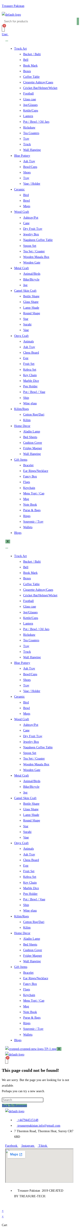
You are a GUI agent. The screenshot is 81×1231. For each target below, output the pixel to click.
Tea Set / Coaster (34, 251)
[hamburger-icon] (6, 40)
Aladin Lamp (31, 431)
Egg (25, 358)
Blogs (17, 532)
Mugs (26, 206)
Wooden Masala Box (36, 257)
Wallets (27, 527)
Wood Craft (21, 211)
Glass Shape (30, 302)
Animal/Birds (31, 273)
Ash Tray (29, 161)
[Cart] (3, 28)
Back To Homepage (14, 1105)
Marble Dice (31, 380)
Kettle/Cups (30, 110)
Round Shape (31, 313)
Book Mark (30, 65)
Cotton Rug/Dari (33, 414)
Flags (26, 482)
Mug (26, 499)
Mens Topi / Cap (33, 493)
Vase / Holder (31, 183)
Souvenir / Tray (33, 521)
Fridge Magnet (32, 448)
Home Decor (22, 426)
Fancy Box (30, 476)
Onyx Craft (21, 336)
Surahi (27, 324)
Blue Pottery (22, 155)
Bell (25, 59)
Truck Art (20, 48)
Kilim (27, 420)
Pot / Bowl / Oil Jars (36, 121)
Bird (26, 195)
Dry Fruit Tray (32, 228)
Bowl (26, 200)
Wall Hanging (32, 150)
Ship (26, 397)
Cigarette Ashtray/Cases (38, 82)
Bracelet (28, 465)
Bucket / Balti (32, 54)
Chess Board (31, 352)
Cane (26, 223)
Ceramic (19, 189)
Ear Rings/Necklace (35, 471)
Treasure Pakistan (13, 6)
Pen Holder (30, 386)
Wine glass (30, 403)
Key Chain (30, 375)
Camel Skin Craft (25, 290)
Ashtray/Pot (30, 217)
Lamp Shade (31, 307)
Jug (25, 285)
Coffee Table (31, 76)
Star (25, 319)
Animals (28, 341)
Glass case (29, 99)
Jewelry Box (31, 234)
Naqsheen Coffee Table (38, 240)
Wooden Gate (31, 262)
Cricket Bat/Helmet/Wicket (40, 88)
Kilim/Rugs (21, 409)
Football (28, 93)
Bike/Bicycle (31, 279)
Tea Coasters (31, 133)
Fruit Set (28, 363)
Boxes (27, 71)
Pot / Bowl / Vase (34, 392)
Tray (26, 138)
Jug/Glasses (30, 105)
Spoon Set (29, 245)
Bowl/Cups (30, 167)
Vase (26, 330)
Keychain (29, 488)
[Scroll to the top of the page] (3, 1205)
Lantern (28, 116)
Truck (27, 144)
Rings (26, 516)
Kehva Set (29, 369)
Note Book (30, 504)
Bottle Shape (31, 296)
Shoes (27, 172)
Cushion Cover (32, 442)
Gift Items (20, 459)
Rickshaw (29, 127)
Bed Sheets (30, 437)
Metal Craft (21, 268)
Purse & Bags (31, 510)
